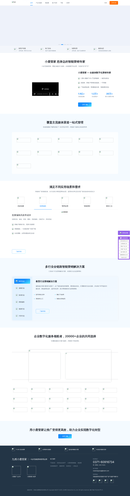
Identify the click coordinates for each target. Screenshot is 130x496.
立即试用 (113, 3)
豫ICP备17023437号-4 (96, 490)
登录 (105, 3)
